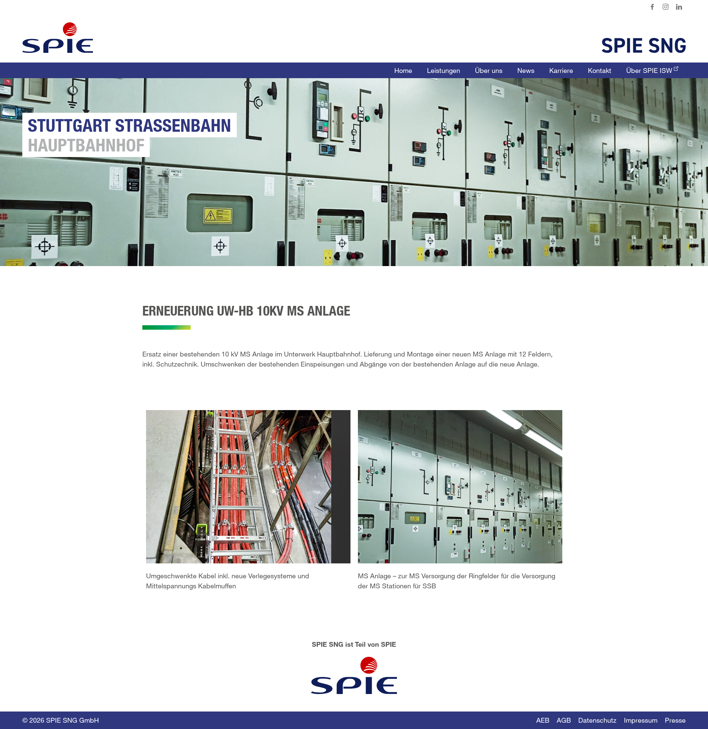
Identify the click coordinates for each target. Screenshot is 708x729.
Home (403, 70)
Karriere (561, 70)
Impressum (640, 720)
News (525, 70)
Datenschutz (597, 720)
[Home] (57, 37)
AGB (564, 720)
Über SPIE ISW (649, 70)
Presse (675, 720)
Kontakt (599, 70)
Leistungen (443, 70)
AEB (542, 720)
